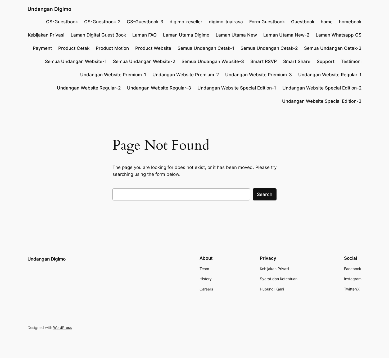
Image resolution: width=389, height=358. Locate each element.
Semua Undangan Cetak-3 (332, 48)
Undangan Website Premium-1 (113, 74)
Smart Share (296, 61)
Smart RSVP (263, 61)
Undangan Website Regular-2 (89, 88)
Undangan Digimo (49, 9)
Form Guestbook (267, 21)
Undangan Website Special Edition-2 (321, 88)
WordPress (62, 327)
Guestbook (302, 21)
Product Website (153, 48)
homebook (350, 21)
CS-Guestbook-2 (102, 21)
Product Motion (112, 48)
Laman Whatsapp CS (338, 35)
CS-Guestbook (62, 21)
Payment (42, 48)
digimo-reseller (186, 21)
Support (325, 61)
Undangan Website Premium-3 (258, 74)
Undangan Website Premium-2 (185, 74)
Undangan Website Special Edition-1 (236, 88)
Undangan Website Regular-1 (329, 74)
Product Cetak (73, 48)
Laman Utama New (236, 35)
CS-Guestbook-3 (145, 21)
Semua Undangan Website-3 (213, 61)
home (327, 21)
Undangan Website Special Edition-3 (321, 101)
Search (264, 194)
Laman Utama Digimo (186, 35)
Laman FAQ (144, 35)
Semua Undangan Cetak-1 (206, 48)
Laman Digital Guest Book (98, 35)
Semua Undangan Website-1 (76, 61)
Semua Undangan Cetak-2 (269, 48)
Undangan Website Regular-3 (159, 88)
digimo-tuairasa (226, 21)
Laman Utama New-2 (286, 35)
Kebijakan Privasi (46, 35)
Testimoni (351, 61)
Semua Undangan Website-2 (144, 61)
